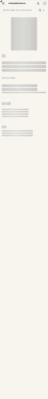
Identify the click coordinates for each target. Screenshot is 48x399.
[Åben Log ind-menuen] (38, 3)
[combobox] (24, 10)
